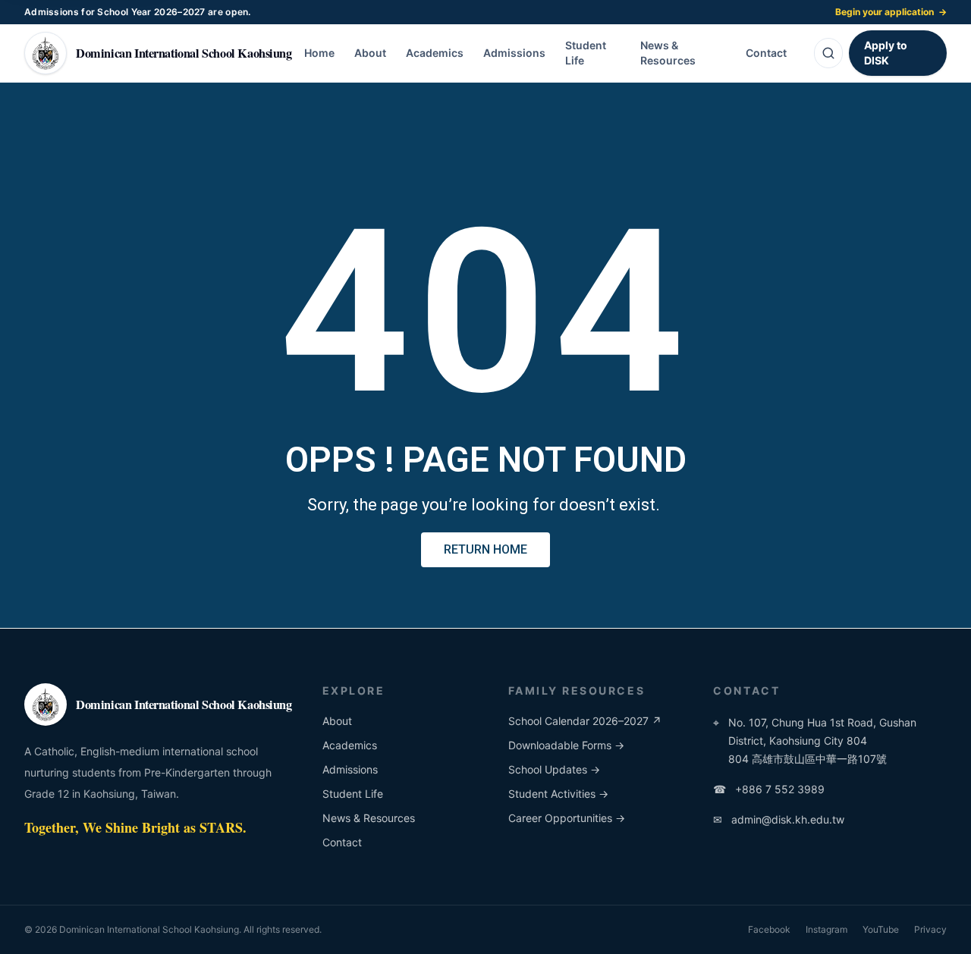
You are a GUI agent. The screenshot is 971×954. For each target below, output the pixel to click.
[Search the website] (828, 53)
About (370, 52)
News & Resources (668, 53)
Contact (766, 52)
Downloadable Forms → (566, 745)
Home (319, 52)
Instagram (826, 929)
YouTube (881, 929)
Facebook (769, 929)
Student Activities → (558, 793)
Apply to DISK (885, 53)
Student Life (585, 53)
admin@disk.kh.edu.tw (778, 819)
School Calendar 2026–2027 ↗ (584, 720)
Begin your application (891, 11)
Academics (435, 52)
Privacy (930, 929)
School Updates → (554, 769)
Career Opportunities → (566, 817)
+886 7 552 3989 (769, 789)
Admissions (514, 52)
